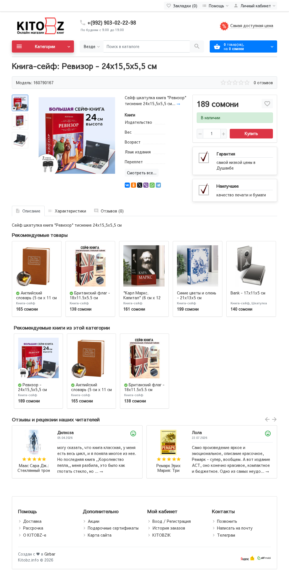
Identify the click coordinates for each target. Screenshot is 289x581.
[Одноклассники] (133, 185)
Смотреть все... (141, 172)
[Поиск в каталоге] (197, 46)
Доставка (32, 521)
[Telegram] (158, 185)
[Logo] (40, 25)
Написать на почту (235, 528)
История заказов (168, 528)
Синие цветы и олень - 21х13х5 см (196, 295)
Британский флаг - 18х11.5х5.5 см (90, 295)
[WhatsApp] (152, 185)
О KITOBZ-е (34, 535)
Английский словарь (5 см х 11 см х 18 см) (36, 297)
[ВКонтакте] (127, 185)
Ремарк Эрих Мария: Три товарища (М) (34, 468)
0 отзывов (263, 82)
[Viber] (145, 185)
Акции (93, 521)
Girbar (49, 554)
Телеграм (226, 535)
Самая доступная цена (251, 25)
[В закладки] (267, 103)
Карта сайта (99, 535)
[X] (139, 185)
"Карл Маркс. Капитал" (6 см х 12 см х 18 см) (142, 297)
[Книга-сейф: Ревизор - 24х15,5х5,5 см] (76, 135)
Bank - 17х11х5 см (248, 293)
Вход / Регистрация (171, 521)
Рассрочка (33, 528)
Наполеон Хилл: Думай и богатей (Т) (168, 466)
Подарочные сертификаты (113, 528)
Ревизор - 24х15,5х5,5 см (32, 387)
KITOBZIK (161, 535)
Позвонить (227, 521)
